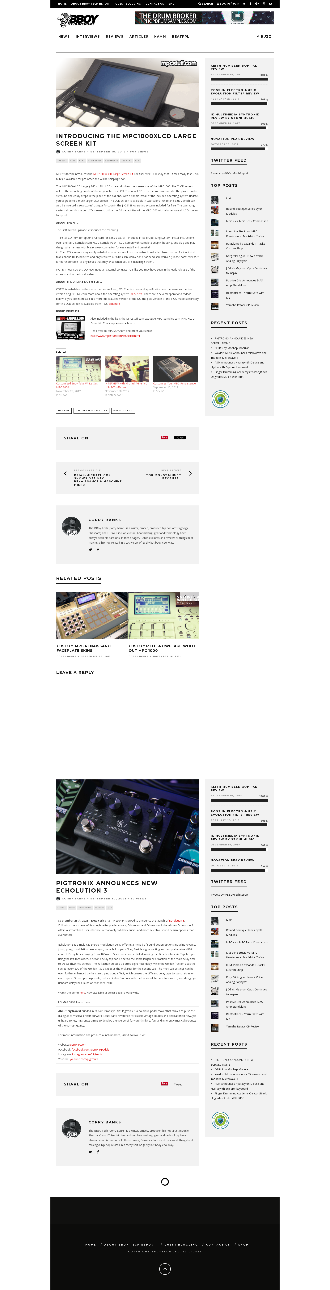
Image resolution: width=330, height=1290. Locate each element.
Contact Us (155, 3)
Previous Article (87, 470)
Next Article (171, 470)
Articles (138, 36)
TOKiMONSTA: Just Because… (163, 477)
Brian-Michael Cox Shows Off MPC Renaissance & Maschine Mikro (98, 480)
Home (62, 3)
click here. (137, 294)
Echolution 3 (176, 920)
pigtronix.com (78, 1044)
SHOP (173, 3)
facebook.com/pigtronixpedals (90, 1049)
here (82, 992)
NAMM (160, 36)
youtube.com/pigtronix (84, 1059)
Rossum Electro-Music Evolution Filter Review (235, 91)
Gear (72, 161)
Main (229, 198)
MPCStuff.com (123, 410)
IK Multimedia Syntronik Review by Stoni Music (235, 116)
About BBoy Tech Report (91, 3)
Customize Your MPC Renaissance (174, 383)
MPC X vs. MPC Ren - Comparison (247, 221)
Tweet (178, 1084)
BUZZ (266, 36)
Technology (94, 161)
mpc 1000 (64, 410)
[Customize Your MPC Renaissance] (175, 369)
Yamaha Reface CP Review (242, 305)
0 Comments (111, 161)
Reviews (115, 36)
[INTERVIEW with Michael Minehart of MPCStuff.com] (127, 369)
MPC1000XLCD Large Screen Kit (113, 174)
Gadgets (62, 161)
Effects (61, 908)
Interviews (88, 36)
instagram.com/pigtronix (86, 1054)
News (64, 36)
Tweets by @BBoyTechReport (229, 173)
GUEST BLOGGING (128, 3)
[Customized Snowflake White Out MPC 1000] (78, 369)
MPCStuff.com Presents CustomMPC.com (155, 648)
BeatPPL (180, 36)
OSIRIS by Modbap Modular (232, 348)
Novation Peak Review (233, 139)
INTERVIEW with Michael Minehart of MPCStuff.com (126, 385)
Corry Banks (74, 151)
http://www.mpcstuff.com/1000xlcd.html (115, 336)
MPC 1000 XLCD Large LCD (91, 410)
